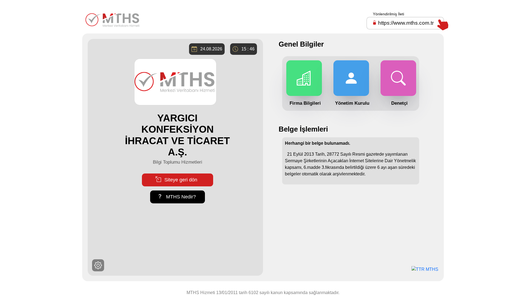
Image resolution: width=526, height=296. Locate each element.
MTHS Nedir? (180, 197)
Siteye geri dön (180, 180)
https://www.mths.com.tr (406, 23)
